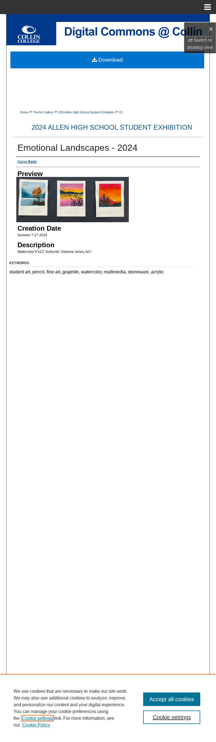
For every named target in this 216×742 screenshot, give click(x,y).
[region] (108, 708)
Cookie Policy (36, 725)
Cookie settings (37, 718)
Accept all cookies (171, 699)
